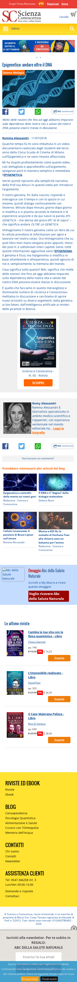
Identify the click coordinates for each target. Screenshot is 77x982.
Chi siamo (12, 851)
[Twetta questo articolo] (26, 111)
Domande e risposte (19, 891)
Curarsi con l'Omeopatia (22, 828)
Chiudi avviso (49, 979)
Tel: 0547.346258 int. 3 (20, 880)
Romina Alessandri (15, 138)
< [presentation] (37, 57)
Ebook (9, 794)
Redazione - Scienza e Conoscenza (15, 502)
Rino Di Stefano (37, 724)
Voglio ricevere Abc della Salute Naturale (46, 596)
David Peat (34, 683)
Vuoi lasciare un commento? (38, 458)
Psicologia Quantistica (20, 818)
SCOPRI (38, 383)
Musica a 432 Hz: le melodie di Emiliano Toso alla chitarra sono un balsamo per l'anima (54, 536)
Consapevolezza (16, 813)
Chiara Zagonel (37, 642)
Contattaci (12, 896)
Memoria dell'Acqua (19, 833)
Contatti (10, 856)
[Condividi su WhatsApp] (43, 111)
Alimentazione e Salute (21, 823)
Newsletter (12, 861)
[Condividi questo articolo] (10, 111)
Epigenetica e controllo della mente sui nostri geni (19, 494)
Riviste (9, 789)
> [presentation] (40, 57)
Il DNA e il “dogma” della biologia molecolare (54, 494)
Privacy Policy (30, 979)
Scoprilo (59, 658)
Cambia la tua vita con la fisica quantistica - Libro (45, 634)
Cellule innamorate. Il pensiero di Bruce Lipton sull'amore (18, 534)
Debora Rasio (46, 500)
